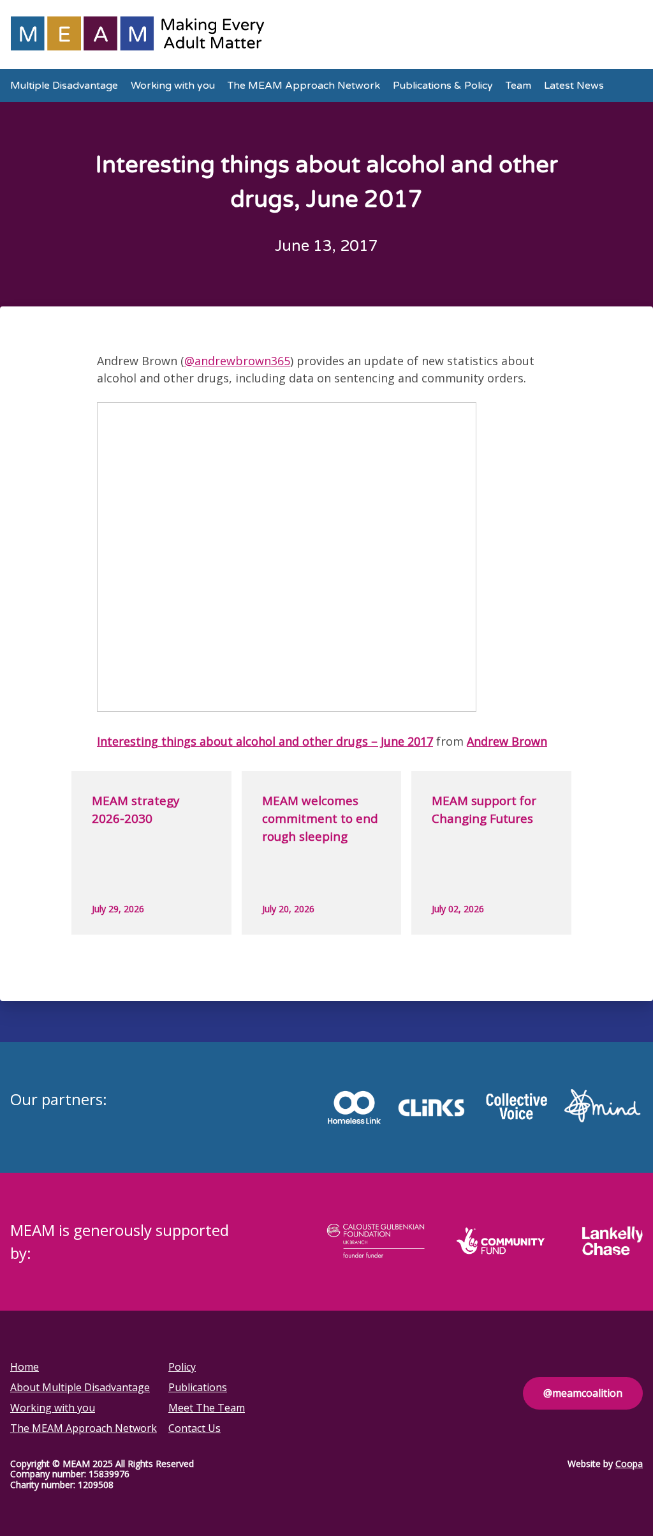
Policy (182, 1367)
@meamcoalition (582, 1393)
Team (518, 85)
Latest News (574, 85)
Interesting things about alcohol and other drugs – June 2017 (265, 741)
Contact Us (194, 1428)
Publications (197, 1387)
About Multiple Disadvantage (80, 1387)
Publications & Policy (443, 85)
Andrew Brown (507, 741)
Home (24, 1367)
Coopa (629, 1463)
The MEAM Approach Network (304, 85)
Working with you (173, 85)
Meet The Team (206, 1408)
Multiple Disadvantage (64, 85)
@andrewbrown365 (237, 360)
